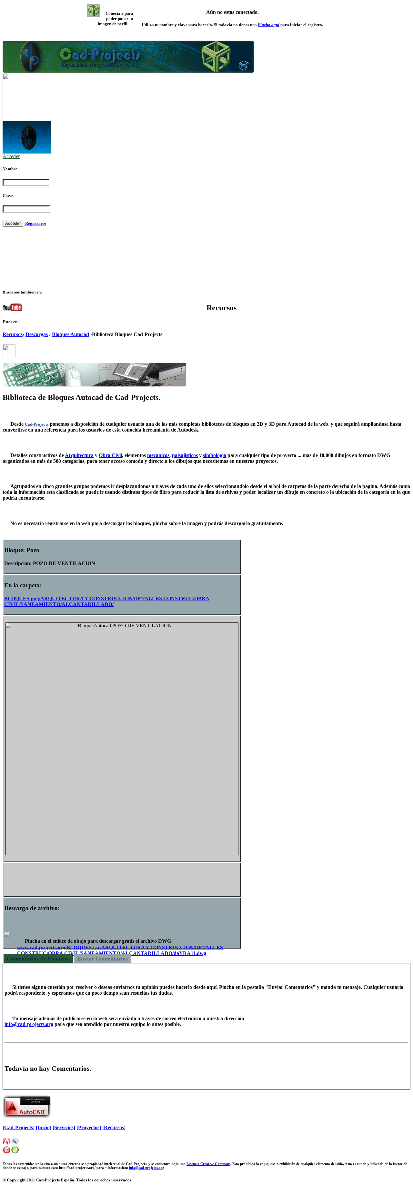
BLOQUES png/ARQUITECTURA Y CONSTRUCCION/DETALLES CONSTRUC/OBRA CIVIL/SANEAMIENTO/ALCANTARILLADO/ (106, 601)
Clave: (9, 195)
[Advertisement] (122, 878)
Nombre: (11, 168)
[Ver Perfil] (93, 10)
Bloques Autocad (70, 334)
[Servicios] (64, 1127)
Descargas (36, 334)
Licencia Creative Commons (208, 1164)
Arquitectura (79, 455)
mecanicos (158, 455)
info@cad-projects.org (29, 1024)
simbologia (214, 455)
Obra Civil (110, 455)
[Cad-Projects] (19, 1127)
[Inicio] (43, 1127)
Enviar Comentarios (102, 958)
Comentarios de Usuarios (38, 958)
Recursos (13, 334)
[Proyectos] (88, 1127)
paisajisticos (185, 455)
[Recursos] (114, 1127)
